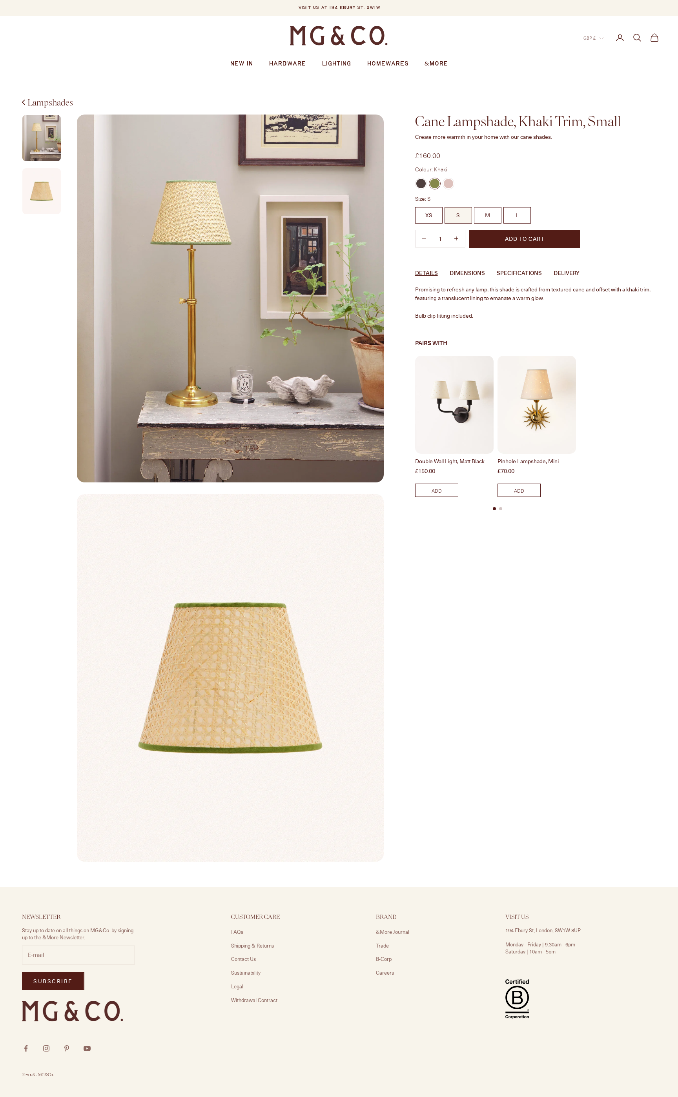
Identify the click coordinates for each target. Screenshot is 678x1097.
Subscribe (53, 981)
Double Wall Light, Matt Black (450, 461)
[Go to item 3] (41, 191)
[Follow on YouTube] (87, 1048)
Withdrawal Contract (254, 1000)
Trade (382, 945)
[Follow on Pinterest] (67, 1048)
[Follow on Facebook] (26, 1048)
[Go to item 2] (41, 138)
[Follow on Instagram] (46, 1048)
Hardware (287, 64)
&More (436, 64)
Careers (385, 972)
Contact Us (243, 958)
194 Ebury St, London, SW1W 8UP (543, 930)
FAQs (237, 931)
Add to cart (524, 238)
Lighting (336, 64)
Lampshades (50, 102)
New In (241, 64)
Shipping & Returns (252, 945)
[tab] (494, 508)
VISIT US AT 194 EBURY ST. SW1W (339, 8)
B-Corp (384, 958)
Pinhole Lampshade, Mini (528, 461)
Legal (237, 986)
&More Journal (392, 931)
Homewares (388, 64)
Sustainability (246, 972)
